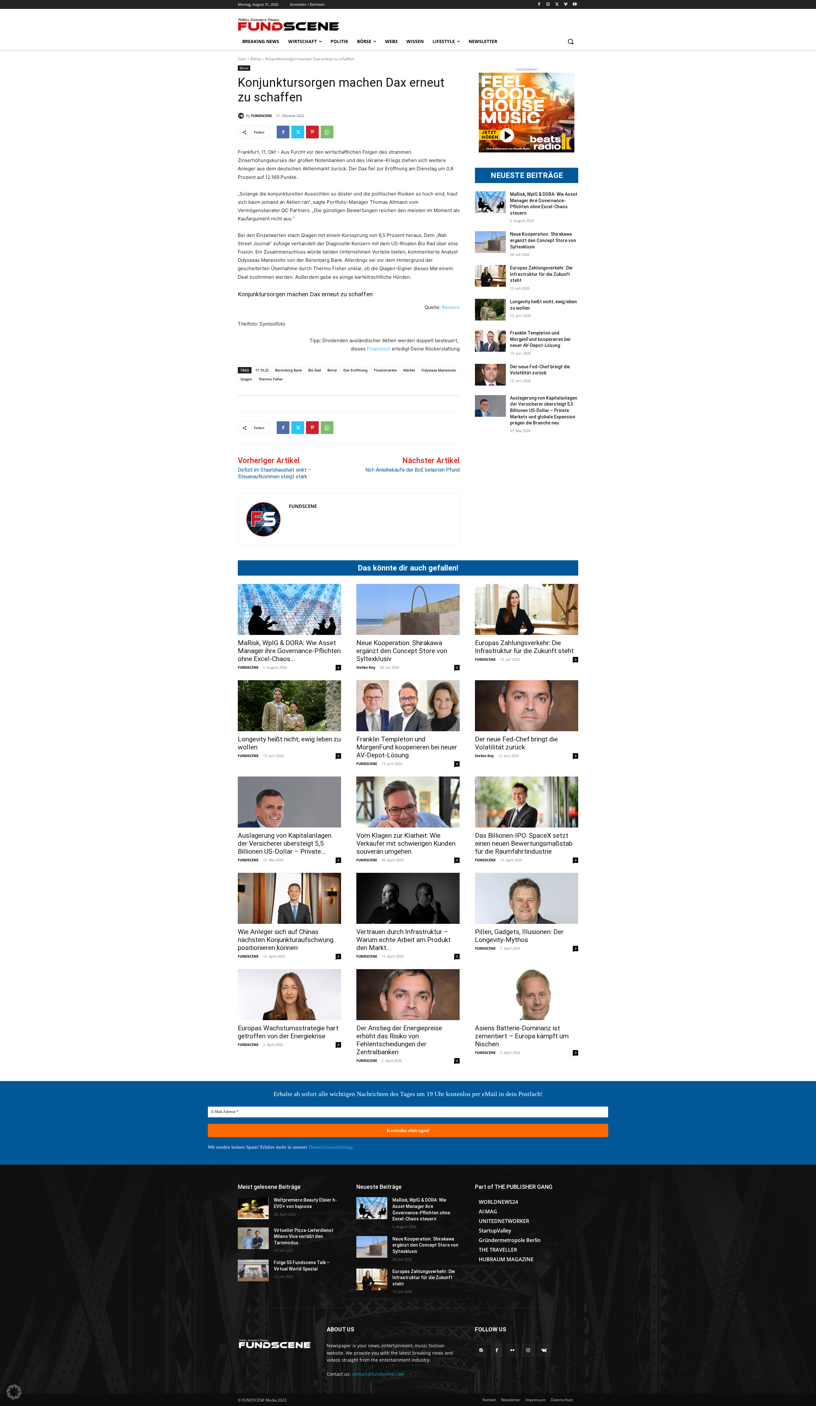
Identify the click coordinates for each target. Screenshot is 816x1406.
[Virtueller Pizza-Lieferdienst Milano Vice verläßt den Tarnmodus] (253, 1238)
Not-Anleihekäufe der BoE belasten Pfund (412, 470)
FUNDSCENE (261, 115)
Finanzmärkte (385, 370)
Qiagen (246, 379)
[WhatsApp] (327, 132)
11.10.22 (262, 370)
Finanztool (379, 349)
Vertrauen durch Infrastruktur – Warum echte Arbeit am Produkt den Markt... (403, 940)
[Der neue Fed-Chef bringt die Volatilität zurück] (490, 375)
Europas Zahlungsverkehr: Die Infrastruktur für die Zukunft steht (541, 274)
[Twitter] (557, 4)
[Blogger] (481, 1350)
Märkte (409, 370)
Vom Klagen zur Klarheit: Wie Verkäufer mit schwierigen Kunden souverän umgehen (405, 843)
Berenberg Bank (288, 370)
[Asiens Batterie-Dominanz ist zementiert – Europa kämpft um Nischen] (526, 994)
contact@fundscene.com (378, 1374)
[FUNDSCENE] (242, 116)
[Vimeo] (565, 4)
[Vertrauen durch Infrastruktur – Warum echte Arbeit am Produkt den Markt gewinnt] (408, 898)
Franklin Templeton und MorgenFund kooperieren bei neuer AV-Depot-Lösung (540, 339)
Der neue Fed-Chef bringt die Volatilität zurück (516, 743)
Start (242, 59)
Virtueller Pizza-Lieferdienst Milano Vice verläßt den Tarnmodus (303, 1236)
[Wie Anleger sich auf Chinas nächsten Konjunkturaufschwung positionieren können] (289, 898)
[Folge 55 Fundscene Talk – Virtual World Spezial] (253, 1270)
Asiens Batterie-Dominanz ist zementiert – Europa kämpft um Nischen (522, 1036)
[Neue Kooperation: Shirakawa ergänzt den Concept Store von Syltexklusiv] (490, 242)
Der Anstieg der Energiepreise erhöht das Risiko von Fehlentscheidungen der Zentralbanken (399, 1040)
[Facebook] (539, 4)
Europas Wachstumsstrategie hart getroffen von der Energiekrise (288, 1032)
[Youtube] (574, 4)
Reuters (451, 307)
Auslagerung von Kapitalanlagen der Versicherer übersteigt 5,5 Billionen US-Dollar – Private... (285, 843)
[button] (570, 41)
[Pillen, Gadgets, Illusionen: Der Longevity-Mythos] (526, 898)
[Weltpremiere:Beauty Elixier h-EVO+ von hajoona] (253, 1208)
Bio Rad (314, 370)
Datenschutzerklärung (330, 1147)
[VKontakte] (544, 1350)
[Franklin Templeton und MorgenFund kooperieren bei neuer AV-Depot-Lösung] (490, 341)
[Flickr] (512, 1350)
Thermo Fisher (271, 379)
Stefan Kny (365, 667)
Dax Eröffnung (355, 370)
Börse (256, 59)
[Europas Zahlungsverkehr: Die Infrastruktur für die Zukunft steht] (490, 276)
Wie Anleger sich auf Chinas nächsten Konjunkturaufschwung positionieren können (285, 940)
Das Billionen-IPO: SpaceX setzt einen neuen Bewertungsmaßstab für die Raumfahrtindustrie (523, 843)
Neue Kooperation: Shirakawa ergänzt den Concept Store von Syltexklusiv (543, 240)
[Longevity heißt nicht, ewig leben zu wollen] (490, 309)
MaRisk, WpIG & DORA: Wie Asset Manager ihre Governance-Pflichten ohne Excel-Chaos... (289, 651)
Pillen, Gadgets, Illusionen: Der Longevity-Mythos (519, 936)
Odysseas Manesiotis (438, 370)
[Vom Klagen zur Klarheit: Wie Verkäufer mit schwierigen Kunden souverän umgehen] (408, 802)
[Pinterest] (312, 132)
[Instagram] (548, 4)
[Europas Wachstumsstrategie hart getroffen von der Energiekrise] (289, 994)
